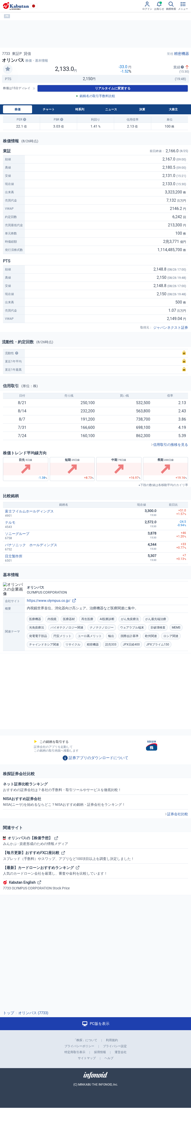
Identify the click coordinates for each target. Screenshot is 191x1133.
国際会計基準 (130, 636)
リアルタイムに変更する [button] (113, 88)
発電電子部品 (38, 636)
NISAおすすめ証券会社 (64, 802)
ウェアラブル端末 (132, 627)
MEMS (176, 627)
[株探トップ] (16, 6)
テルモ (10, 522)
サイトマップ (87, 1058)
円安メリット (62, 636)
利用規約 (112, 1040)
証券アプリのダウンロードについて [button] (98, 758)
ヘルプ (108, 1058)
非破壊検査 (157, 627)
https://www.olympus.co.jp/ (48, 601)
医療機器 (35, 619)
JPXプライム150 (157, 644)
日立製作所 (13, 556)
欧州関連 (151, 636)
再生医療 (87, 619)
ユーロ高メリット (90, 636)
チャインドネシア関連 (44, 644)
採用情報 (100, 1052)
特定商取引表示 (74, 1052)
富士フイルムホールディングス (29, 511)
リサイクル (72, 644)
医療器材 (69, 619)
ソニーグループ (17, 534)
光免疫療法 (36, 627)
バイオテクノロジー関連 (66, 627)
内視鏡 (52, 619)
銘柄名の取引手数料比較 (97, 96)
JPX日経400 (131, 644)
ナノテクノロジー (102, 627)
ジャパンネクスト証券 (170, 327)
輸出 (111, 636)
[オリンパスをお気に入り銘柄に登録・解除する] (7, 69)
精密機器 (181, 53)
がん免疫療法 (130, 619)
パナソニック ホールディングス (31, 545)
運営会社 (121, 1052)
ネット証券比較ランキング (62, 787)
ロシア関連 (170, 636)
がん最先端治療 (155, 619)
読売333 (110, 644)
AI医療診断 (107, 619)
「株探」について (85, 1040)
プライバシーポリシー (79, 1046)
